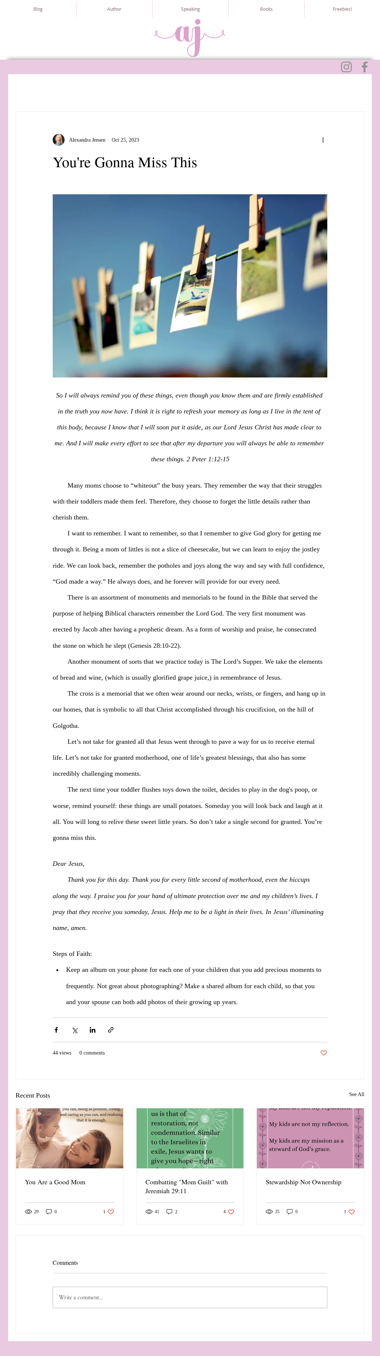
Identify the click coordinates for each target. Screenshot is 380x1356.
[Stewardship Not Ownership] (310, 1138)
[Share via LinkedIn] (92, 1029)
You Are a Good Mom (55, 1181)
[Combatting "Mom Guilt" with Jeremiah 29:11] (190, 1138)
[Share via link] (110, 1029)
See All (356, 1094)
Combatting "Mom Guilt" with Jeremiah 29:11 (186, 1186)
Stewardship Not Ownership (303, 1181)
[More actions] (322, 139)
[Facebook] (364, 67)
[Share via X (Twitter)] (74, 1029)
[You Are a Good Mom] (69, 1138)
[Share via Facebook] (56, 1029)
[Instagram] (346, 67)
